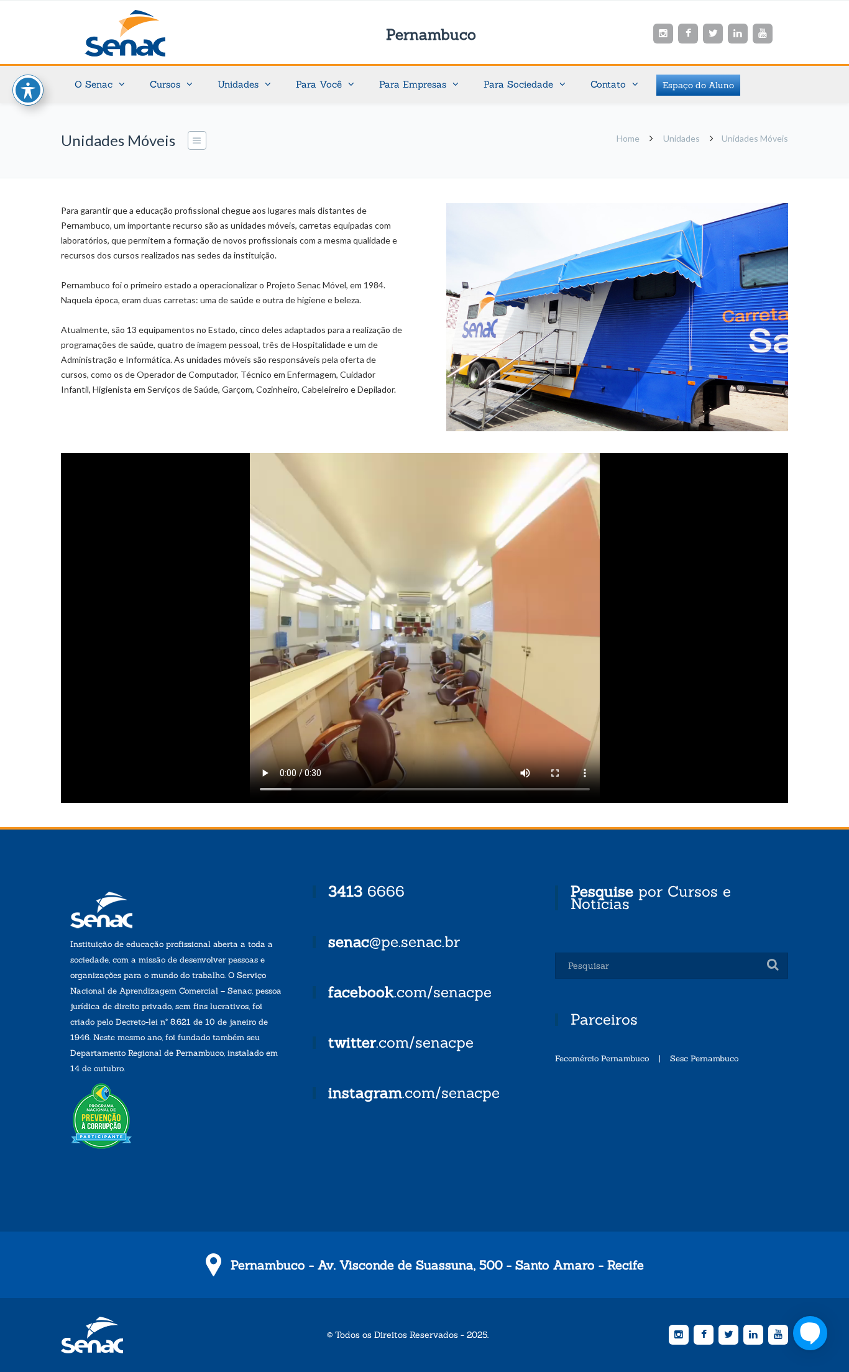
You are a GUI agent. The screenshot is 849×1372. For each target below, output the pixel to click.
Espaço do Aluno (698, 85)
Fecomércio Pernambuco (602, 1058)
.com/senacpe (410, 992)
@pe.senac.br (394, 941)
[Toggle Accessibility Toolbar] (28, 90)
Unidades (681, 138)
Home (628, 138)
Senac (144, 33)
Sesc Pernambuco (704, 1058)
